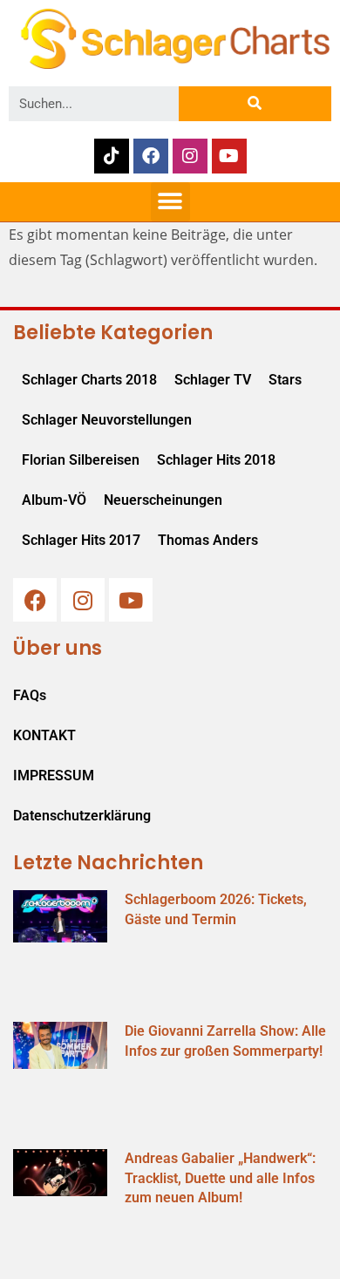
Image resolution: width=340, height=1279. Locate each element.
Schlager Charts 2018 (89, 379)
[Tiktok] (111, 156)
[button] (170, 201)
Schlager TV (212, 379)
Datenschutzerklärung (82, 815)
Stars (285, 379)
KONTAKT (44, 735)
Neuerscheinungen (163, 500)
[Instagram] (190, 156)
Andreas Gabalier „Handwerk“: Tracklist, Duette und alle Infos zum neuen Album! (220, 1178)
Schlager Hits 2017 (81, 540)
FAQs (29, 695)
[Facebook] (150, 156)
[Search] (255, 103)
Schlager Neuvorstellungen (107, 420)
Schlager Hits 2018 (216, 460)
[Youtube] (229, 156)
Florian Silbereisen (80, 460)
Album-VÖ (54, 500)
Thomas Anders (208, 540)
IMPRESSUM (53, 775)
